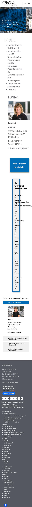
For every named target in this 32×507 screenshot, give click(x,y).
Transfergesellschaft (8, 443)
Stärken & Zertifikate (8, 485)
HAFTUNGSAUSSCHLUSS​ (8, 407)
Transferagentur (7, 445)
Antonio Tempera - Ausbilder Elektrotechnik (16, 349)
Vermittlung (6, 447)
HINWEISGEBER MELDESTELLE (16, 402)
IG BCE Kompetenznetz (9, 487)
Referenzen (6, 493)
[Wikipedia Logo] (19, 398)
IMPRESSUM (13, 405)
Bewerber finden (8, 466)
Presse (5, 495)
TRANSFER (4, 439)
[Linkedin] (13, 398)
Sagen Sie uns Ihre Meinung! (10, 472)
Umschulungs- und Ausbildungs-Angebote (13, 432)
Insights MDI (7, 468)
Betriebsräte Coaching (9, 420)
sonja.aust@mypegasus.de (14, 332)
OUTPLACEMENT (6, 449)
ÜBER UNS (4, 474)
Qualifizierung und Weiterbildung (11, 422)
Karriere (6, 489)
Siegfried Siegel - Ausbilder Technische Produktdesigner (18, 338)
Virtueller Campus (8, 437)
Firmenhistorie (7, 491)
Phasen (5, 455)
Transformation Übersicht (9, 414)
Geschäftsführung (8, 481)
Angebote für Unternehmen (10, 428)
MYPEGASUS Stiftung (8, 483)
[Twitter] (8, 398)
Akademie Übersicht (8, 426)
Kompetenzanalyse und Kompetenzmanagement (15, 416)
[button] (28, 3)
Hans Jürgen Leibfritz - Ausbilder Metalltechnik (16, 344)
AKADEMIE (4, 424)
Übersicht (6, 441)
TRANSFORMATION (6, 411)
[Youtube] (16, 398)
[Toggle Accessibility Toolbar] (5, 505)
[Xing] (5, 398)
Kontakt (5, 464)
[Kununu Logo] (22, 398)
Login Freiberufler (8, 470)
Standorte (6, 478)
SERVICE (4, 460)
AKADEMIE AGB (20, 407)
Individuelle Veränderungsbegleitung (12, 418)
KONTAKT (4, 402)
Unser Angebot (7, 453)
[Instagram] (11, 398)
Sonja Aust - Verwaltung (15, 302)
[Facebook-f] (3, 398)
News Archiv (7, 497)
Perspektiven (7, 458)
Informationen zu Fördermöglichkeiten (12, 434)
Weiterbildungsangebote (9, 430)
